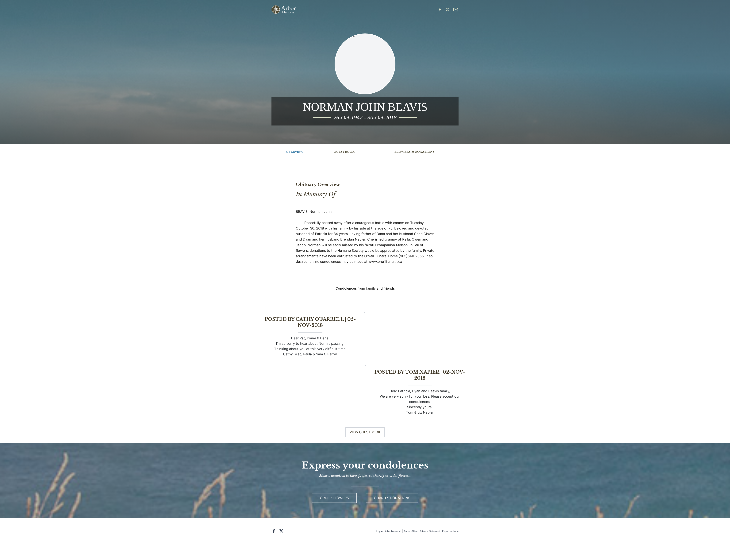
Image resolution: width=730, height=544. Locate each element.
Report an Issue (450, 531)
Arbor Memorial (393, 531)
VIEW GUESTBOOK (365, 432)
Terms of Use (410, 531)
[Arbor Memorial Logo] (283, 9)
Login (379, 531)
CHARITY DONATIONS (392, 498)
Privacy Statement (430, 531)
